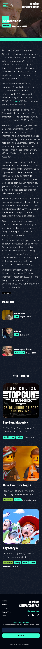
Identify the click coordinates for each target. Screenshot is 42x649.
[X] (28, 615)
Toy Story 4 (10, 548)
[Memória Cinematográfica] (30, 7)
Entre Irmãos (19, 313)
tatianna (6, 26)
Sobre (4, 616)
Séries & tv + (7, 608)
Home (4, 601)
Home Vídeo (6, 612)
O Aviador (15, 101)
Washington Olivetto (23, 349)
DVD (16, 316)
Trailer (19, 437)
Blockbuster (9, 437)
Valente (17, 331)
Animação (8, 500)
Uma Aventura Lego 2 (17, 485)
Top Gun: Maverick (15, 422)
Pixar (25, 562)
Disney (17, 562)
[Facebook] (33, 615)
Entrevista (19, 352)
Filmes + (5, 604)
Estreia (18, 500)
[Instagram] (38, 615)
